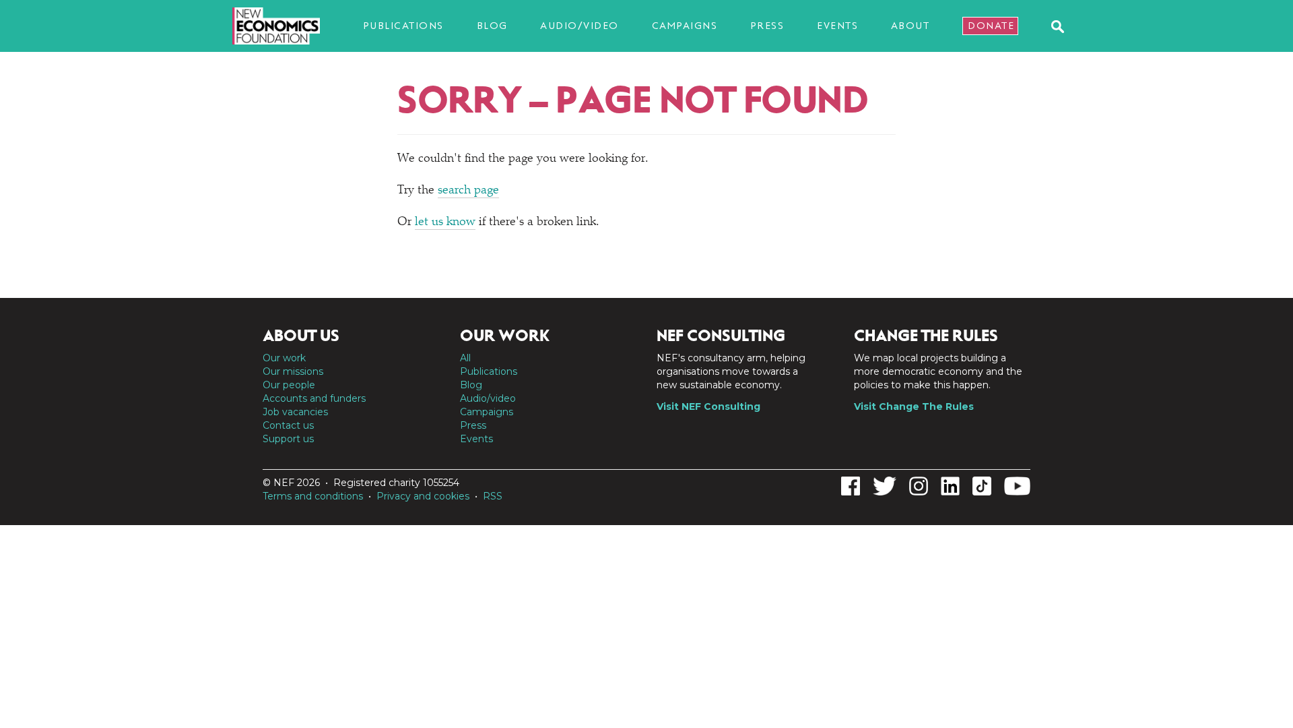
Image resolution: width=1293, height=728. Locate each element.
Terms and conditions (313, 496)
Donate (991, 25)
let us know (445, 222)
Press (767, 25)
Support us (288, 439)
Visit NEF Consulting (708, 406)
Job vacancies (295, 412)
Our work (284, 358)
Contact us (288, 425)
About (910, 25)
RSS (492, 496)
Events (837, 25)
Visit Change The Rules (914, 406)
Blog (492, 25)
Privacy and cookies (422, 496)
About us (301, 335)
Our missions (293, 371)
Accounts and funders (314, 398)
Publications (403, 25)
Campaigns (685, 25)
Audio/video (579, 25)
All (465, 358)
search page (468, 191)
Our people (289, 385)
